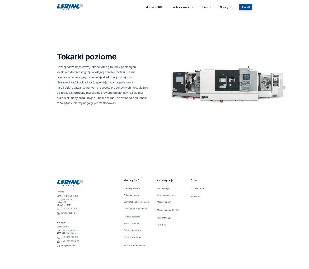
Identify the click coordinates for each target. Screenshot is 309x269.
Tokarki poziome (132, 188)
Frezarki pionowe (132, 223)
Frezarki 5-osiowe (132, 230)
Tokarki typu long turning (135, 208)
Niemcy (225, 7)
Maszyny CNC (154, 7)
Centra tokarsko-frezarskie (136, 202)
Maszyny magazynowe (134, 245)
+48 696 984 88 (69, 208)
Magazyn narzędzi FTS (168, 210)
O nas (205, 7)
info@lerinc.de (68, 245)
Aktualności (196, 196)
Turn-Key (161, 225)
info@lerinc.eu (68, 213)
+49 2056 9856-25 (70, 241)
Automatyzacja (181, 7)
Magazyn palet (164, 202)
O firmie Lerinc (197, 188)
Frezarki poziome (132, 217)
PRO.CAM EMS (164, 218)
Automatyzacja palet (166, 195)
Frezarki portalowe (132, 237)
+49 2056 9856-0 (69, 237)
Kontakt (245, 7)
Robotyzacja (163, 188)
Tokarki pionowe (132, 195)
